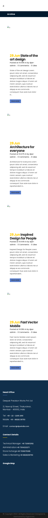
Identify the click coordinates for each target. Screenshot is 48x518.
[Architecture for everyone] (24, 126)
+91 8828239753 (26, 455)
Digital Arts (30, 516)
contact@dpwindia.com (19, 426)
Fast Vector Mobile (24, 324)
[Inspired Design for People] (24, 217)
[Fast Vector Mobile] (24, 305)
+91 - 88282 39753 (17, 419)
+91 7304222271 (23, 447)
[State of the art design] (24, 38)
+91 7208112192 (27, 443)
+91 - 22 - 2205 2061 (15, 416)
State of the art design (24, 57)
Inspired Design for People (23, 236)
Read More (15, 101)
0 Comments (23, 65)
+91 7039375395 (23, 451)
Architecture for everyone (22, 149)
